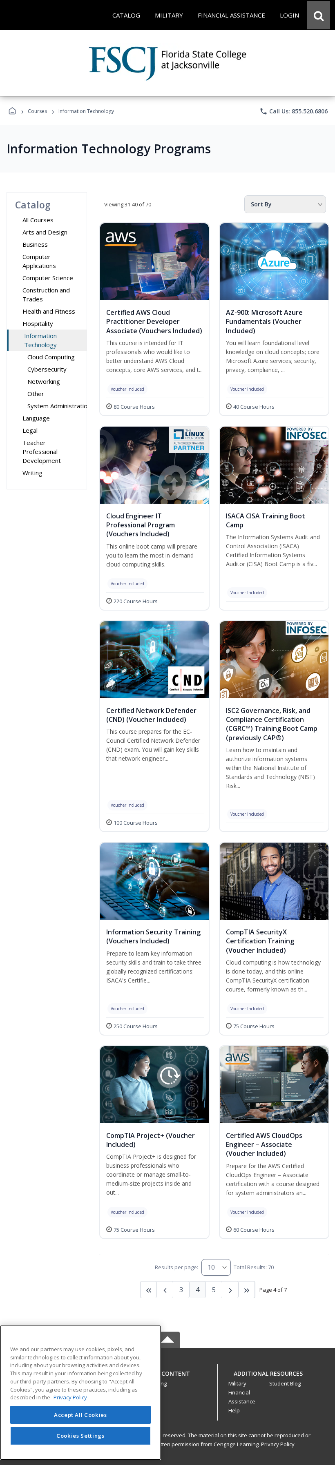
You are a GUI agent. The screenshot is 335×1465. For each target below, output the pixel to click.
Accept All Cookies (80, 1415)
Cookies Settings (80, 1435)
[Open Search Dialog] (318, 15)
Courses (37, 111)
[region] (80, 1392)
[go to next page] (165, 1289)
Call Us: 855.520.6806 (293, 111)
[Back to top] (167, 1378)
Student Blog (285, 1383)
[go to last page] (149, 1289)
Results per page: (176, 1267)
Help (234, 1410)
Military (237, 1383)
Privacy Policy (278, 1444)
